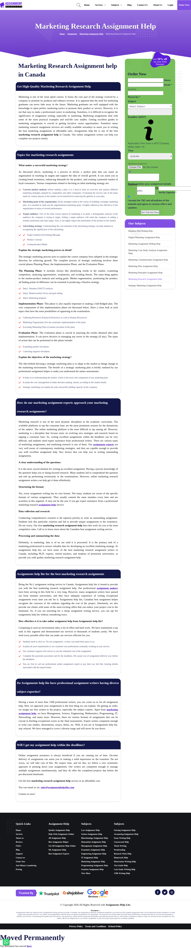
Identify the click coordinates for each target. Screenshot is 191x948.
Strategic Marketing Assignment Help (144, 285)
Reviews (19, 842)
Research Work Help (122, 854)
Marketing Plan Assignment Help (143, 266)
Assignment (72, 34)
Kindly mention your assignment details (149, 183)
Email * (168, 84)
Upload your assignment (137, 164)
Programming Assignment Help (94, 865)
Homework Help (121, 858)
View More (85, 873)
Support (19, 854)
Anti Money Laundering (26, 865)
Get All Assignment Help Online (62, 846)
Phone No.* (134, 97)
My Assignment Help (57, 850)
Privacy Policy (76, 926)
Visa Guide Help (121, 865)
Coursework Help (121, 842)
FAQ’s (18, 846)
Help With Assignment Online (61, 834)
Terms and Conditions (95, 926)
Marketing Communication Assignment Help (148, 260)
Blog (129, 5)
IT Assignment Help (89, 858)
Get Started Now (150, 212)
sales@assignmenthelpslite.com (57, 787)
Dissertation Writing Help (125, 862)
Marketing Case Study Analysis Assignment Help (147, 252)
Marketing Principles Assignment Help (145, 272)
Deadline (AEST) (137, 117)
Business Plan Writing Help (140, 231)
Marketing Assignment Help (91, 34)
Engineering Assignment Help (93, 854)
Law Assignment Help (90, 830)
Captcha (132, 185)
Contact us (142, 5)
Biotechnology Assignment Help (94, 838)
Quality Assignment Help (59, 830)
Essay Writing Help (122, 838)
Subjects (115, 5)
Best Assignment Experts (59, 854)
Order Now (184, 5)
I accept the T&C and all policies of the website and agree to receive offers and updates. (150, 204)
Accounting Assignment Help (126, 834)
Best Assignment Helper (59, 842)
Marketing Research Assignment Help (145, 279)
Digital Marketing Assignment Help (144, 237)
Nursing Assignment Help (124, 830)
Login (170, 5)
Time (130, 150)
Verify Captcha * (168, 192)
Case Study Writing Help (124, 869)
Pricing (19, 869)
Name (167, 80)
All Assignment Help (57, 838)
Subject (132, 101)
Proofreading (119, 850)
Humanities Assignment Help (93, 842)
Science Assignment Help (91, 834)
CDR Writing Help (122, 873)
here (29, 946)
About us (157, 5)
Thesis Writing (120, 846)
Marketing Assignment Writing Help (144, 244)
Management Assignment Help (94, 846)
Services (99, 5)
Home (87, 5)
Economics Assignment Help (93, 850)
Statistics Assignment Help (92, 869)
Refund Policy (115, 926)
